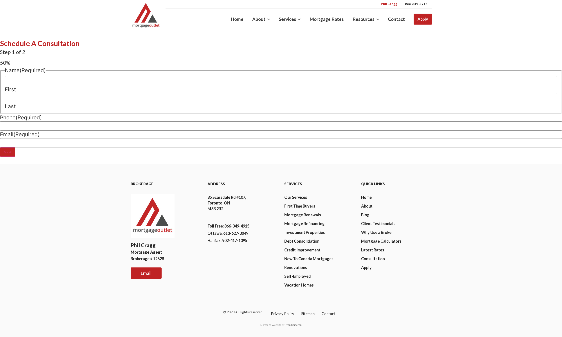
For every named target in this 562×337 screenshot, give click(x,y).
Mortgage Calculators (381, 241)
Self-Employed (297, 276)
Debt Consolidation (301, 241)
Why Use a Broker (377, 232)
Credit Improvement (302, 249)
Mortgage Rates (327, 19)
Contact (396, 19)
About (258, 19)
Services (287, 19)
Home (237, 19)
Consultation (373, 258)
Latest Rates (372, 249)
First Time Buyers (299, 206)
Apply (423, 19)
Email (20, 134)
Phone (21, 117)
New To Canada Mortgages (308, 258)
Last (10, 106)
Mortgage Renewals (302, 214)
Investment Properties (304, 232)
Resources (364, 19)
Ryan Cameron (293, 324)
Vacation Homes (299, 285)
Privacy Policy (282, 314)
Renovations (295, 267)
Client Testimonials (378, 223)
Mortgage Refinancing (304, 223)
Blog (365, 214)
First (10, 89)
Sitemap (308, 314)
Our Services (295, 197)
